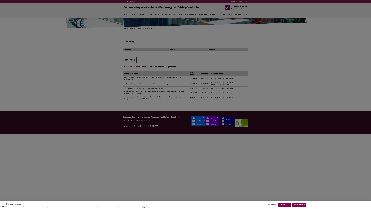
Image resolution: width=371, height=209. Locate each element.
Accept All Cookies (299, 205)
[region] (185, 205)
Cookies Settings (270, 205)
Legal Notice (146, 207)
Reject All (284, 205)
